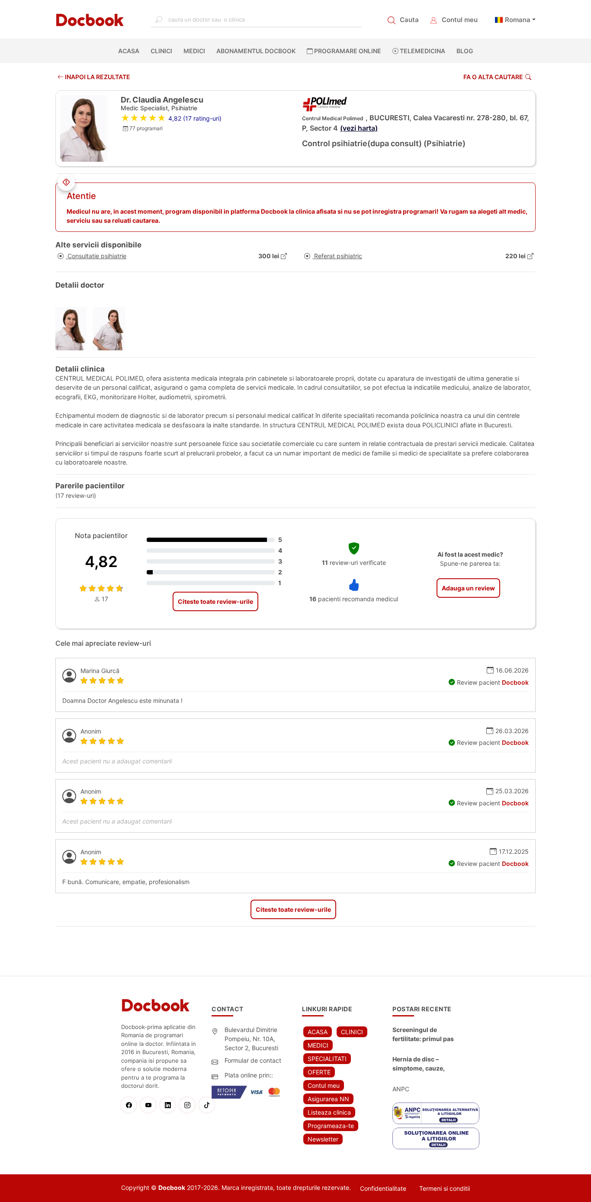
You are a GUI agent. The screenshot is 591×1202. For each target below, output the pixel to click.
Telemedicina (421, 50)
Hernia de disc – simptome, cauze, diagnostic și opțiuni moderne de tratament (425, 1064)
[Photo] (74, 328)
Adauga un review (468, 588)
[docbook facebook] (131, 1104)
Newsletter (323, 1139)
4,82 (101, 561)
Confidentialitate (383, 1188)
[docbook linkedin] (170, 1104)
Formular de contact (253, 1060)
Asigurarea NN (328, 1099)
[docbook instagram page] (189, 1104)
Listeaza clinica (329, 1112)
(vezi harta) (359, 128)
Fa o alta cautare (493, 76)
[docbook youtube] (150, 1104)
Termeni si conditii (444, 1188)
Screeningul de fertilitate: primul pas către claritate (423, 1034)
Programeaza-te (331, 1125)
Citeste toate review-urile (215, 601)
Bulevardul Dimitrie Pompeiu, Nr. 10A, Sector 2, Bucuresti (251, 1038)
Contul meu (460, 20)
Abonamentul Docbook (256, 50)
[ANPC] (435, 1113)
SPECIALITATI (327, 1058)
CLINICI (161, 50)
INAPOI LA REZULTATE (97, 76)
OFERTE (319, 1072)
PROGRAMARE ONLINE (347, 50)
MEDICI (194, 50)
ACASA (130, 50)
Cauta (409, 20)
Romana (517, 20)
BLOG (464, 50)
